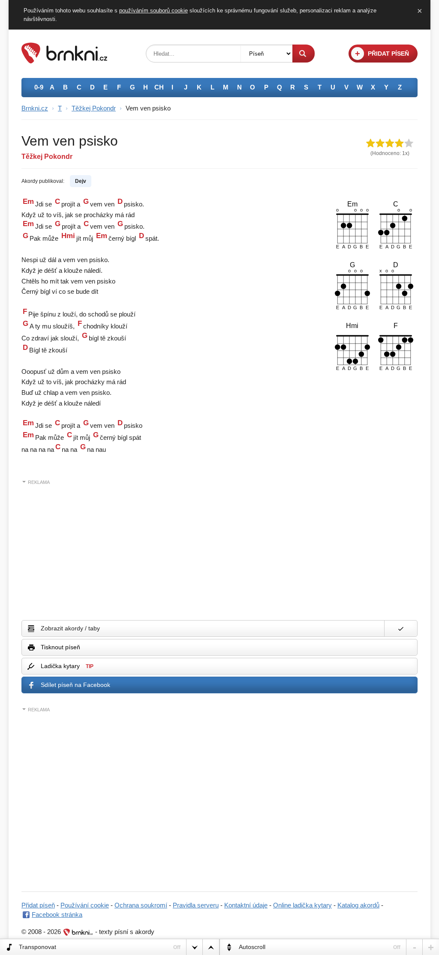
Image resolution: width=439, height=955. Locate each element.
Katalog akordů (358, 905)
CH (159, 87)
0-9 (38, 87)
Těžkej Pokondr (94, 108)
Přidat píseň (38, 905)
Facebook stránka (57, 914)
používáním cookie (153, 10)
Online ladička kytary (302, 905)
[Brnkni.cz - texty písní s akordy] (64, 61)
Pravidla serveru (196, 905)
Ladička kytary (67, 666)
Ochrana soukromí (140, 905)
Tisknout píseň (60, 647)
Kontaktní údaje (246, 905)
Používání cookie (84, 905)
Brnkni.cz (34, 108)
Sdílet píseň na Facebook (75, 684)
